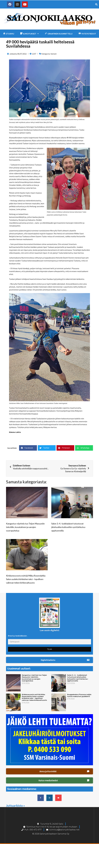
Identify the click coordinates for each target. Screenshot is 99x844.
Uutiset (53, 54)
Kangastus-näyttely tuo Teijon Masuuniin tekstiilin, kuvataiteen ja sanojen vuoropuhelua (25, 527)
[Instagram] (17, 4)
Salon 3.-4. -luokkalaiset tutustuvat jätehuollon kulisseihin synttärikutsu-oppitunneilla (68, 527)
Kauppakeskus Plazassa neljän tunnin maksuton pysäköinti (79, 695)
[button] (49, 660)
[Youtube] (25, 4)
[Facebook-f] (40, 798)
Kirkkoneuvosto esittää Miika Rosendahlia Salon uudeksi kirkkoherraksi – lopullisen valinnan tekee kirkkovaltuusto (25, 579)
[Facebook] (10, 4)
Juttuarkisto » (15, 805)
